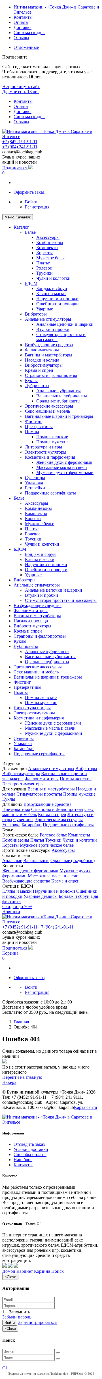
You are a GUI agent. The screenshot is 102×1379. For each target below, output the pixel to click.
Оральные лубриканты (58, 401)
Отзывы (21, 37)
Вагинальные (36, 860)
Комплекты (47, 247)
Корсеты (44, 252)
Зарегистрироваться (37, 1322)
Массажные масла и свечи (61, 467)
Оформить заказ (29, 192)
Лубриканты (37, 385)
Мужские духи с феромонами (65, 472)
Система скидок (29, 32)
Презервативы (39, 426)
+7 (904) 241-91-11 (19, 146)
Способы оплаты (30, 1154)
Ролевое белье (53, 835)
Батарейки (35, 487)
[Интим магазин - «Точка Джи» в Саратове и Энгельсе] (51, 136)
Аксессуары (48, 237)
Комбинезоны (49, 242)
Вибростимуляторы (44, 365)
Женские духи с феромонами (64, 462)
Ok (5, 1367)
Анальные (12, 860)
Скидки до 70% (17, 906)
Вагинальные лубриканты (61, 395)
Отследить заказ (29, 1144)
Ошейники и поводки (57, 303)
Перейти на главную (22, 1077)
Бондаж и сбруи (51, 288)
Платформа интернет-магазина (29, 1373)
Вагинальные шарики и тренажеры (59, 416)
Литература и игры (43, 447)
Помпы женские (52, 436)
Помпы (32, 431)
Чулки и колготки (53, 278)
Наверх (9, 1082)
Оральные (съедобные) (72, 860)
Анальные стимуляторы (48, 319)
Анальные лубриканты (58, 390)
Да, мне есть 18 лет (20, 91)
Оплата (21, 22)
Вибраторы (36, 314)
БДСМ (31, 283)
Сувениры (35, 477)
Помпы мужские (52, 441)
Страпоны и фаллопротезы (51, 375)
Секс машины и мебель (47, 411)
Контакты (23, 17)
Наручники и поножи (57, 298)
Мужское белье (50, 257)
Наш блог (23, 1159)
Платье (43, 262)
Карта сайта (85, 1107)
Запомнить (19, 1311)
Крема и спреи (39, 370)
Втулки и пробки (52, 329)
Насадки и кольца (42, 360)
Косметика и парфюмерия (50, 457)
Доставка (22, 27)
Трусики (44, 273)
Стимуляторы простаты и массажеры (61, 600)
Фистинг (33, 421)
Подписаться (15, 167)
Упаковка (34, 482)
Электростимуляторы (45, 452)
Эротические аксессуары (49, 406)
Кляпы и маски (51, 293)
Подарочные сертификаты (50, 493)
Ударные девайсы (41, 896)
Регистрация (37, 207)
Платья (37, 840)
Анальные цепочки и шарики (65, 324)
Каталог (21, 227)
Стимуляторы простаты (39, 794)
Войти (31, 201)
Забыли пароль (16, 1317)
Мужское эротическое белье (47, 845)
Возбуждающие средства (49, 344)
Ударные (44, 308)
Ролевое (44, 268)
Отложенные (26, 47)
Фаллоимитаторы (42, 349)
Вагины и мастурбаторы (48, 354)
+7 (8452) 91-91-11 (19, 141)
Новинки (11, 911)
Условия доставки (31, 1149)
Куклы (31, 380)
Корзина (10, 953)
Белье (30, 232)
